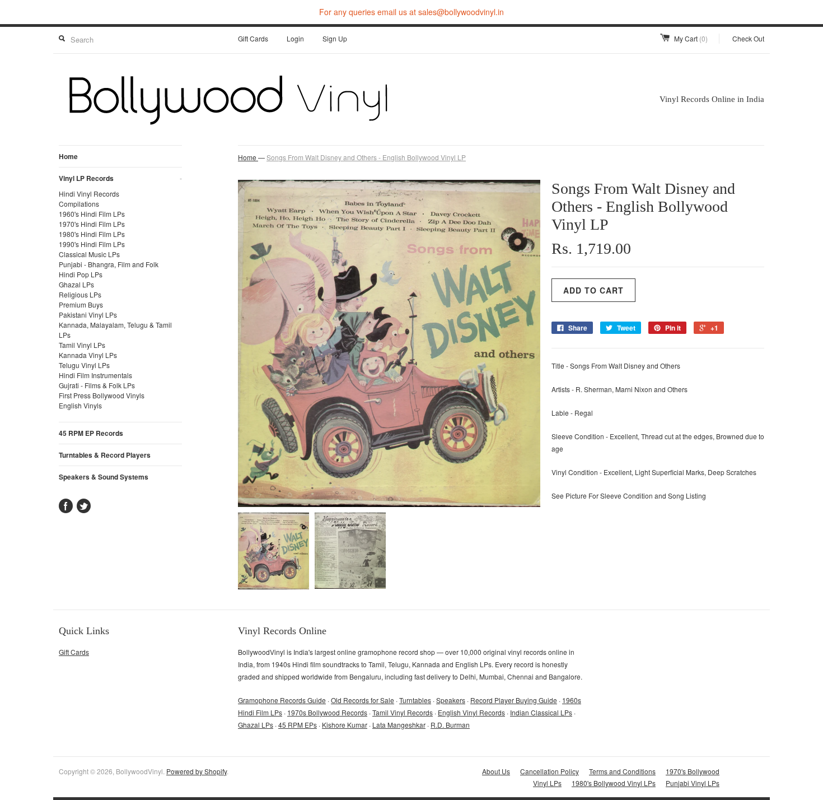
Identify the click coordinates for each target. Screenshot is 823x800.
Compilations (79, 203)
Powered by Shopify (196, 771)
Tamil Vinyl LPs (82, 345)
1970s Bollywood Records (327, 712)
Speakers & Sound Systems (103, 477)
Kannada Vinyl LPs (88, 355)
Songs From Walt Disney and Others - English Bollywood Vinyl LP (366, 157)
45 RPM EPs (297, 724)
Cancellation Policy (549, 771)
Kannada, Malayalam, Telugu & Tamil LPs (115, 329)
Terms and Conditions (622, 771)
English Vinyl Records (471, 712)
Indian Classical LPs (541, 712)
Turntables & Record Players (105, 455)
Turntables (415, 700)
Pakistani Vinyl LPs (88, 314)
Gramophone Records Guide (282, 700)
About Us (496, 771)
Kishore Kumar (344, 724)
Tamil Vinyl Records (402, 712)
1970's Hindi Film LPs (92, 224)
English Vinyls (80, 405)
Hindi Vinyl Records (89, 193)
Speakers (450, 700)
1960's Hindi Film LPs (92, 213)
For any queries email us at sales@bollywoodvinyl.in (411, 11)
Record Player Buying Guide (513, 700)
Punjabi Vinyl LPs (692, 783)
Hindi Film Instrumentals (95, 375)
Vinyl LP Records (120, 178)
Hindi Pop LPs (80, 274)
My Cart (691, 38)
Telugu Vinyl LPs (84, 365)
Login (295, 38)
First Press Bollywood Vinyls (101, 395)
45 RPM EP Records (91, 433)
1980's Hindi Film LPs (92, 234)
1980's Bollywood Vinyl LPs (614, 783)
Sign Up (334, 38)
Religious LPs (80, 294)
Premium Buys (81, 304)
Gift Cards (253, 38)
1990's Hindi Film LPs (92, 244)
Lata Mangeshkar (398, 724)
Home (68, 156)
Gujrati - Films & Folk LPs (97, 385)
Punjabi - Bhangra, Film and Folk (108, 264)
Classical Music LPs (89, 254)
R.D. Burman (450, 724)
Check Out (748, 38)
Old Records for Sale (362, 700)
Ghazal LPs (76, 284)
